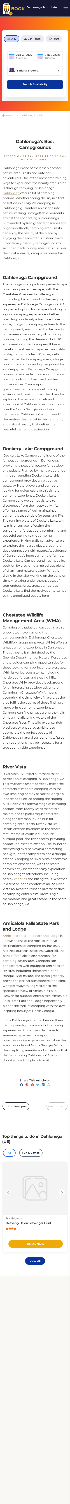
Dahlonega (11, 193)
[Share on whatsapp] (48, 1085)
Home (9, 115)
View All (35, 1261)
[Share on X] (37, 1085)
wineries (20, 879)
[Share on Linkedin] (43, 1085)
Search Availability (35, 84)
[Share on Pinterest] (26, 1085)
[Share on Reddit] (32, 1085)
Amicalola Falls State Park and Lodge (31, 936)
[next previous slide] (8, 1192)
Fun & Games (30, 1152)
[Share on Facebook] (21, 1085)
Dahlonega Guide (31, 115)
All (9, 1152)
